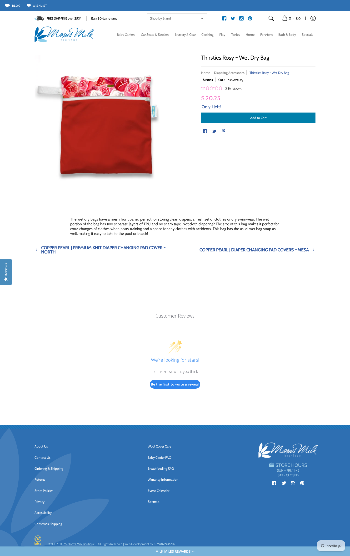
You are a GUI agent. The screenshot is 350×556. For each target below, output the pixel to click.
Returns (40, 479)
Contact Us (42, 457)
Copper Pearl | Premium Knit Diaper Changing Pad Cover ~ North (103, 250)
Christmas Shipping (48, 524)
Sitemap (154, 501)
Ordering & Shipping (49, 468)
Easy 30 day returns (104, 18)
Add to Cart (258, 118)
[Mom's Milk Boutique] (64, 34)
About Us (41, 446)
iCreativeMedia (164, 544)
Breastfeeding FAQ (161, 468)
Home (205, 73)
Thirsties (207, 80)
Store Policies (44, 491)
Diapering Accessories (229, 73)
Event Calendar (158, 491)
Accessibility (43, 512)
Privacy (40, 501)
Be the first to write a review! (175, 384)
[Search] (271, 18)
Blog (16, 5)
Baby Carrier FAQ (159, 457)
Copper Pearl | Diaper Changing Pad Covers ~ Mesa (254, 250)
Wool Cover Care (159, 446)
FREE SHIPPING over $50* (63, 18)
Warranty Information (163, 479)
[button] (175, 551)
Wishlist (40, 5)
